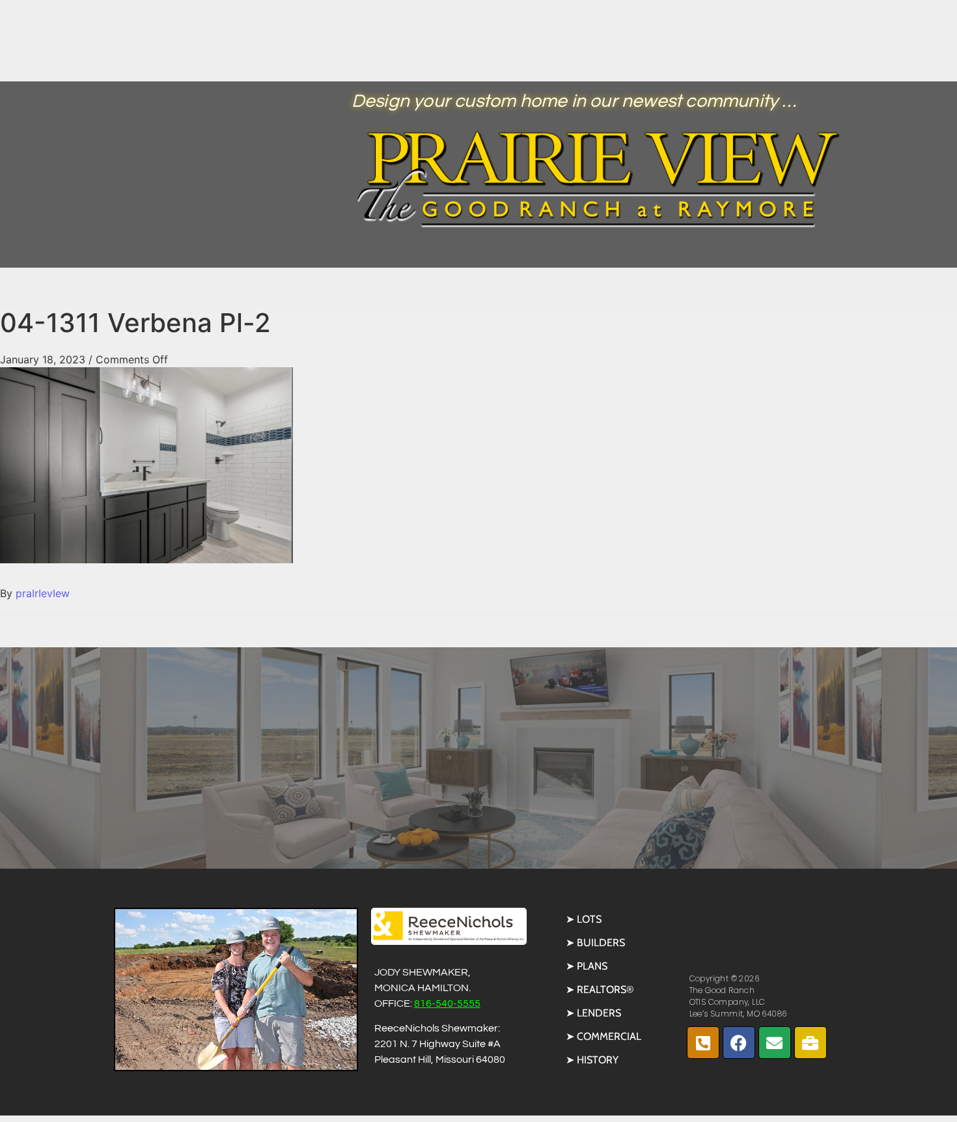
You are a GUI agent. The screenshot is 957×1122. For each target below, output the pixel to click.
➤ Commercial (603, 1036)
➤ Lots (584, 919)
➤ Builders (595, 942)
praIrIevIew (43, 593)
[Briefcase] (810, 1042)
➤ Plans (586, 966)
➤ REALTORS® (600, 989)
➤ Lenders (593, 1013)
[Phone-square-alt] (703, 1042)
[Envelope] (774, 1042)
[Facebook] (739, 1042)
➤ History (592, 1060)
